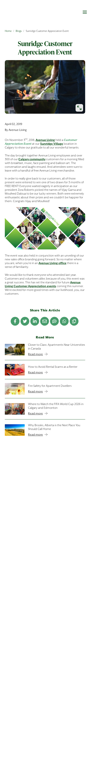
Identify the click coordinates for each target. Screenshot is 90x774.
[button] (85, 12)
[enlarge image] (79, 108)
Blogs (19, 30)
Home (8, 30)
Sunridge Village (51, 144)
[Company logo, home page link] (24, 13)
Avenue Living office (52, 263)
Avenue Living (45, 140)
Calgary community (31, 159)
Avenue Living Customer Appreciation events (43, 284)
